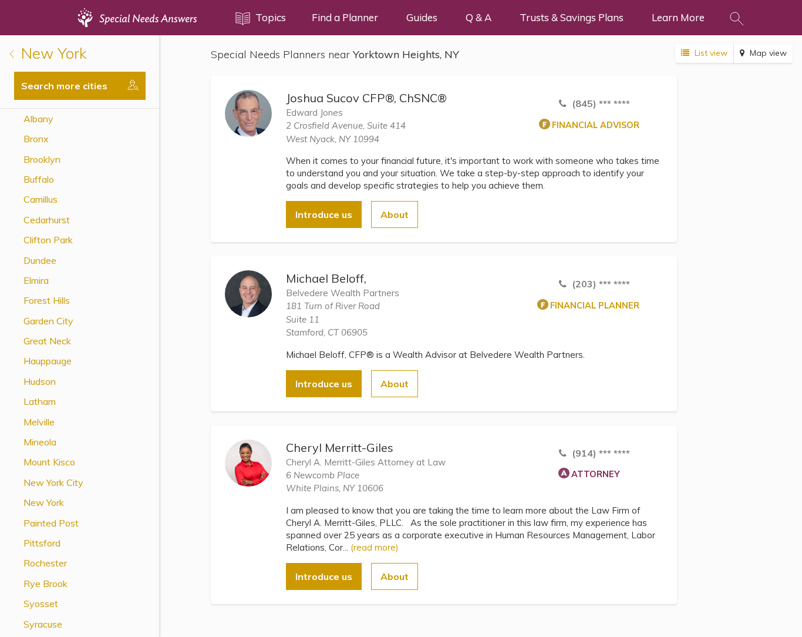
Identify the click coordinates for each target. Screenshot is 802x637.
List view (709, 53)
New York (52, 53)
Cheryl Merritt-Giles (339, 447)
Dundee (39, 260)
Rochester (45, 563)
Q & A (478, 17)
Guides (421, 17)
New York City (53, 482)
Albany (38, 119)
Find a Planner (345, 17)
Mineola (39, 442)
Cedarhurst (46, 220)
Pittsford (41, 543)
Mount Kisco (49, 462)
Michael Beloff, (326, 278)
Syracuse (42, 624)
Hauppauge (47, 361)
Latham (39, 401)
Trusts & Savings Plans (572, 17)
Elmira (36, 280)
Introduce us (323, 214)
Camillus (40, 199)
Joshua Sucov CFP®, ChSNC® (366, 97)
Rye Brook (45, 583)
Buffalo (38, 179)
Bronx (36, 139)
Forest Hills (46, 300)
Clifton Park (48, 240)
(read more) (375, 547)
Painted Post (51, 523)
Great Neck (47, 341)
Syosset (40, 603)
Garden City (48, 321)
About (394, 214)
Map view (767, 53)
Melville (39, 422)
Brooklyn (41, 159)
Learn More (678, 17)
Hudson (39, 381)
